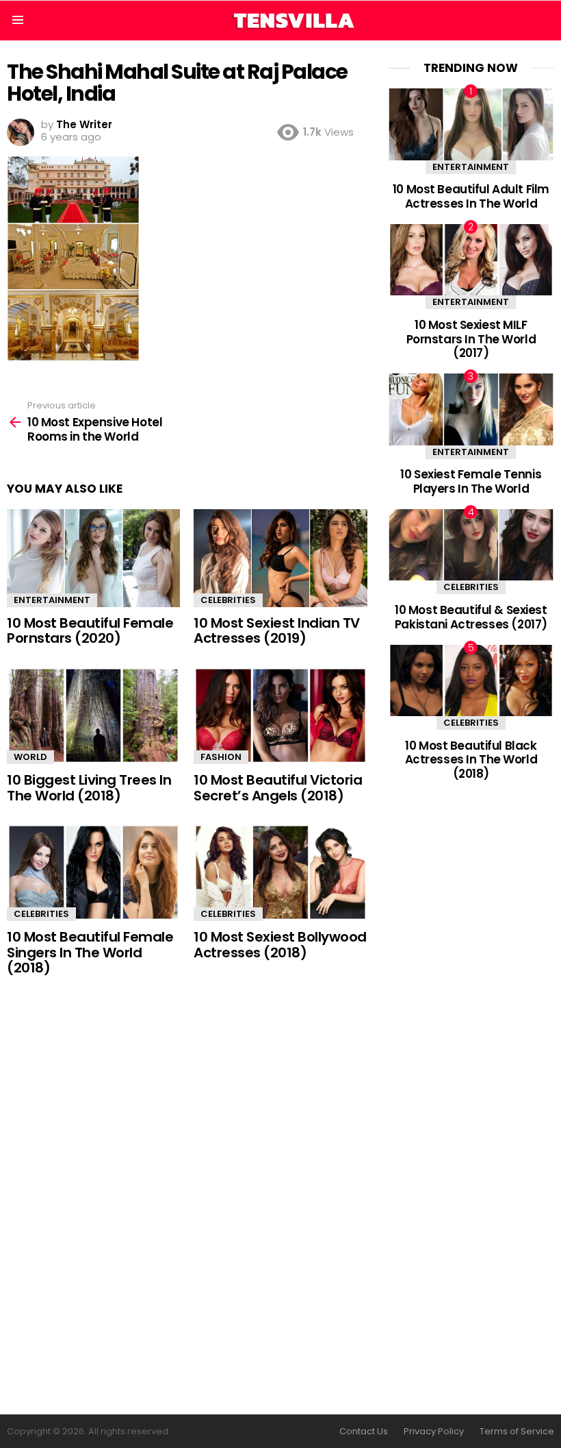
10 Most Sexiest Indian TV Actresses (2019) (277, 630)
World (30, 756)
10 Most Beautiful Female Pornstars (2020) (90, 630)
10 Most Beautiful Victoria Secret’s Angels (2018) (278, 787)
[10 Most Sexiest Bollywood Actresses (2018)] (280, 872)
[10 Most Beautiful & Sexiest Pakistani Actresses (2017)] (471, 544)
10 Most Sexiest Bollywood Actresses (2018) (280, 944)
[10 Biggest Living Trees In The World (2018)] (93, 715)
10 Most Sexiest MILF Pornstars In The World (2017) (471, 339)
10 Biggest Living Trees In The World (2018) (89, 787)
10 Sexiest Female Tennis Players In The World (470, 481)
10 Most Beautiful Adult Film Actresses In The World (471, 196)
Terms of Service (517, 1431)
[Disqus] (187, 1196)
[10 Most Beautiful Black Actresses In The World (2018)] (471, 680)
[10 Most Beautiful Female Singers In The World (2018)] (93, 872)
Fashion (221, 756)
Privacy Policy (434, 1431)
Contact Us (363, 1431)
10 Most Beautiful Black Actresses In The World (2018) (471, 759)
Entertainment (52, 599)
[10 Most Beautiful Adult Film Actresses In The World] (471, 124)
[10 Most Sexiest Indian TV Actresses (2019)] (280, 557)
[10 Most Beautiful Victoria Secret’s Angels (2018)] (280, 715)
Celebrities (228, 599)
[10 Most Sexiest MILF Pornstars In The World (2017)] (471, 259)
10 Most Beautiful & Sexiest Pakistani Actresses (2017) (471, 617)
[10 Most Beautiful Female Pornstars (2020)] (93, 557)
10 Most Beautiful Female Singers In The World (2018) (90, 952)
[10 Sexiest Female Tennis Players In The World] (471, 409)
